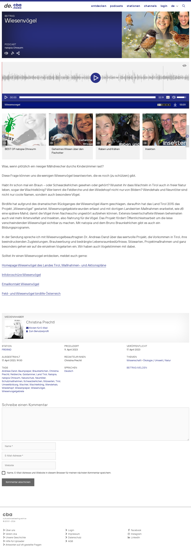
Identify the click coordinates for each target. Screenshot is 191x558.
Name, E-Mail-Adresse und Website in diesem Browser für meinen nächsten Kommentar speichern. (59, 473)
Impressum (74, 534)
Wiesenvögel (38, 388)
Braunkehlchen (40, 371)
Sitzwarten (48, 381)
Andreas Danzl (9, 371)
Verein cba (11, 534)
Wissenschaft (134, 360)
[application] (95, 97)
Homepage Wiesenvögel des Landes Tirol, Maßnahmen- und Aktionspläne (54, 265)
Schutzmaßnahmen (12, 381)
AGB (70, 541)
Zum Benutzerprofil (38, 331)
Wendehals (51, 385)
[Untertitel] (168, 97)
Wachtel (23, 385)
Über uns (10, 530)
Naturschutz (27, 378)
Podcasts (116, 6)
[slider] (87, 97)
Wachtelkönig (36, 385)
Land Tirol (41, 374)
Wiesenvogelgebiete (13, 391)
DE (173, 6)
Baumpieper (24, 371)
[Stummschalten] (174, 97)
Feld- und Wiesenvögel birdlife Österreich (31, 293)
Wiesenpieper (22, 388)
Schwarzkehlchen (33, 381)
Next (187, 136)
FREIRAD (6, 350)
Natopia (52, 374)
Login (164, 6)
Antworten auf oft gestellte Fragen (23, 545)
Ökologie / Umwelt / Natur (157, 360)
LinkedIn (135, 537)
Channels (150, 6)
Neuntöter (40, 378)
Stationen (133, 6)
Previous (4, 136)
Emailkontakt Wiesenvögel (20, 284)
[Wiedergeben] (6, 97)
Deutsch (68, 371)
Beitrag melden (137, 367)
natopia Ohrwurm (14, 48)
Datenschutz (74, 537)
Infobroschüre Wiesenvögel (21, 275)
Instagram (136, 534)
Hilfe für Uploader (14, 541)
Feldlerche (15, 374)
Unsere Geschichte (15, 537)
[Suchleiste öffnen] (183, 6)
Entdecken (98, 6)
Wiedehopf (8, 388)
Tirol (58, 381)
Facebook (135, 530)
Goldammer (29, 374)
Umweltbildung (10, 385)
